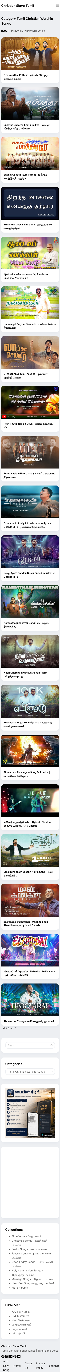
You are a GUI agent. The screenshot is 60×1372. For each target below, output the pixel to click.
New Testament (21, 1320)
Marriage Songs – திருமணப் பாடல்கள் (33, 1279)
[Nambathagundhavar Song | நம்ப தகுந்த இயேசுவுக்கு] (30, 601)
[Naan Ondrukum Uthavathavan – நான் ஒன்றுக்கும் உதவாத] (30, 651)
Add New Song (6, 1366)
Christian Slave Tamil (17, 6)
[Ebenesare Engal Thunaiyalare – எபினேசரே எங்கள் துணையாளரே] (30, 701)
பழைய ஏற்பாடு (19, 1329)
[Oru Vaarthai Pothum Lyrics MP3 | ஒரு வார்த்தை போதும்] (30, 53)
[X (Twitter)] (7, 1357)
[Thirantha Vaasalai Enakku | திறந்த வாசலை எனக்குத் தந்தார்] (30, 203)
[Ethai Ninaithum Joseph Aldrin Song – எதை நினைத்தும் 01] (30, 850)
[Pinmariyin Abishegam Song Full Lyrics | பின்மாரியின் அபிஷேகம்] (30, 751)
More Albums (20, 1287)
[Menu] (57, 5)
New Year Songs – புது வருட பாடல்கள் (33, 1283)
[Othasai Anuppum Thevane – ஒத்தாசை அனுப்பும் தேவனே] (30, 352)
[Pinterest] (15, 1357)
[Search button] (52, 1045)
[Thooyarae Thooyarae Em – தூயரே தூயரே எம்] (30, 999)
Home (17, 1365)
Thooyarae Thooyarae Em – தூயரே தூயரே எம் (29, 1021)
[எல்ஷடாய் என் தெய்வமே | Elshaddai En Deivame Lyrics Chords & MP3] (30, 950)
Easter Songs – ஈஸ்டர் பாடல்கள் (29, 1249)
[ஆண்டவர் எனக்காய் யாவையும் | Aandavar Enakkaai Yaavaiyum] (30, 253)
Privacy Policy (40, 1365)
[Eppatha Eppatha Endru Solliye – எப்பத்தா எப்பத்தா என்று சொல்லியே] (30, 103)
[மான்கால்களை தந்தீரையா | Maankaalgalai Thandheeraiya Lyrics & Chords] (30, 900)
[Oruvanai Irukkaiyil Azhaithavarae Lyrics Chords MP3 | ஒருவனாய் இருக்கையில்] (30, 502)
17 (14, 1027)
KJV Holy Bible (21, 1311)
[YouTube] (18, 1357)
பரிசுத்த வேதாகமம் (22, 1324)
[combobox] (27, 1045)
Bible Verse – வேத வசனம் (26, 1236)
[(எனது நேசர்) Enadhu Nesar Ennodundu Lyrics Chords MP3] (30, 551)
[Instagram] (11, 1357)
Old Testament (20, 1316)
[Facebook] (3, 1357)
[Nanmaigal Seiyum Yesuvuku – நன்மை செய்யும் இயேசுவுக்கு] (30, 302)
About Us (28, 1365)
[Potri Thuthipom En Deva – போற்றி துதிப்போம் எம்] (30, 402)
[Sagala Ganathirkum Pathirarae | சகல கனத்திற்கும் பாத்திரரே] (30, 153)
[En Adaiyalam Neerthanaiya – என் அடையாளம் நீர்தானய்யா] (30, 452)
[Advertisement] (30, 1182)
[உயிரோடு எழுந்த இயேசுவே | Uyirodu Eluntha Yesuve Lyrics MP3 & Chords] (30, 800)
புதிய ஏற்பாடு (18, 1333)
